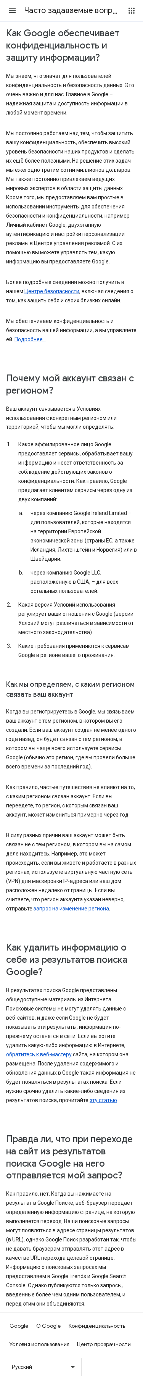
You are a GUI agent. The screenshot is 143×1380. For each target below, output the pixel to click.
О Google (48, 1325)
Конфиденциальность (97, 1325)
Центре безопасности (51, 291)
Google (19, 1325)
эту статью (103, 1100)
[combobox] (44, 1367)
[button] (12, 11)
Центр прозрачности (104, 1344)
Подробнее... (30, 339)
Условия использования (39, 1344)
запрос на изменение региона (71, 908)
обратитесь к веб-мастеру (39, 1054)
